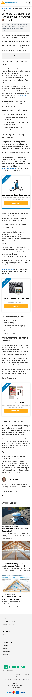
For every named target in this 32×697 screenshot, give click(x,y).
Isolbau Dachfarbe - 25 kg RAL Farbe (16, 298)
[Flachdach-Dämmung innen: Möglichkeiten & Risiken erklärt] (16, 558)
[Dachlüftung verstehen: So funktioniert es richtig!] (16, 592)
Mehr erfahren (10, 31)
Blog (10, 9)
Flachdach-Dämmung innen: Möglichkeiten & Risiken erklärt (14, 565)
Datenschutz (26, 674)
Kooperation (6, 651)
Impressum (19, 674)
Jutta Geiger (12, 479)
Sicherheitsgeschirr (8, 269)
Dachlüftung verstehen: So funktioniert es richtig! (12, 598)
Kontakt (5, 648)
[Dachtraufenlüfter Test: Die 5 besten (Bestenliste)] (16, 523)
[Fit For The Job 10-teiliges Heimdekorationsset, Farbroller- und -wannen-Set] (16, 392)
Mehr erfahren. (26, 679)
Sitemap (5, 654)
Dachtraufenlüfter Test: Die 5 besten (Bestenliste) (16, 530)
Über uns (5, 645)
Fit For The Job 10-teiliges (16, 403)
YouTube (5, 624)
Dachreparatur (22, 95)
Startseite (5, 9)
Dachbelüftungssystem (9, 168)
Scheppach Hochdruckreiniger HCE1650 (16, 195)
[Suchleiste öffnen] (26, 3)
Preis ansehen (15, 203)
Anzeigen (25, 56)
